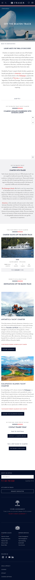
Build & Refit (21, 542)
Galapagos (22, 76)
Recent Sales (4, 545)
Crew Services (21, 545)
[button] (5, 8)
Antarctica (18, 73)
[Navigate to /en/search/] (5, 3)
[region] (17, 137)
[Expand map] (32, 157)
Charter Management (23, 536)
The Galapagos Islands (8, 188)
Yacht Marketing (22, 540)
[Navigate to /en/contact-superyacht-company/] (32, 3)
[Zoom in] (33, 117)
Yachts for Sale (4, 540)
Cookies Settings (6, 576)
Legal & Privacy (5, 566)
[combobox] (17, 99)
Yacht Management (22, 538)
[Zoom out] (33, 120)
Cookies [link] (3, 569)
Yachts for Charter (5, 536)
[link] (29, 3)
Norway (16, 78)
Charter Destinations (5, 538)
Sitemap (3, 573)
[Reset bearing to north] (33, 122)
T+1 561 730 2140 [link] (7, 481)
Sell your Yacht (4, 542)
